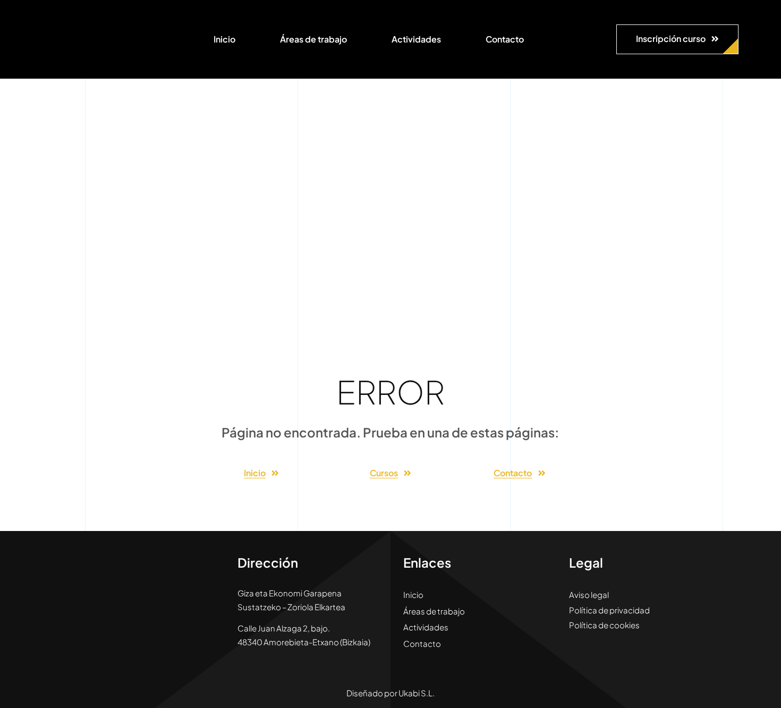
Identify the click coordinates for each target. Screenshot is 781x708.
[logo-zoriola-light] (69, 16)
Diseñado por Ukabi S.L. (390, 693)
